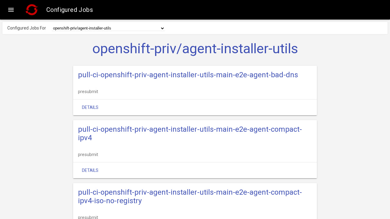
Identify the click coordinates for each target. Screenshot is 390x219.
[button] (11, 9)
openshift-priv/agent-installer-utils (195, 48)
